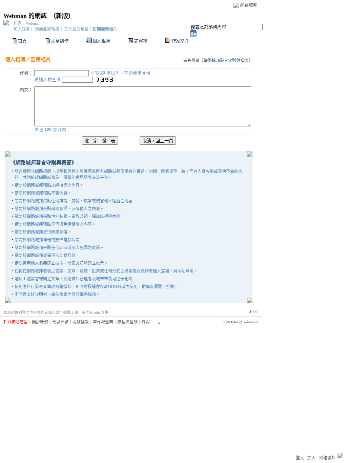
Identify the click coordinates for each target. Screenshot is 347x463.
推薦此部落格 (47, 29)
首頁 (22, 40)
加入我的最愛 (76, 29)
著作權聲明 (103, 322)
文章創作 (59, 40)
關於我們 (40, 322)
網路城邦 (249, 4)
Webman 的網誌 (25, 16)
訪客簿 (140, 40)
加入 (311, 458)
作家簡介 (180, 40)
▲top (253, 311)
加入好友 (22, 29)
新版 (62, 16)
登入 (300, 458)
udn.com (251, 321)
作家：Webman (27, 23)
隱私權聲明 (127, 322)
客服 (146, 322)
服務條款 (81, 322)
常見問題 (60, 322)
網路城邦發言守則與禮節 (226, 60)
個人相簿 (101, 40)
